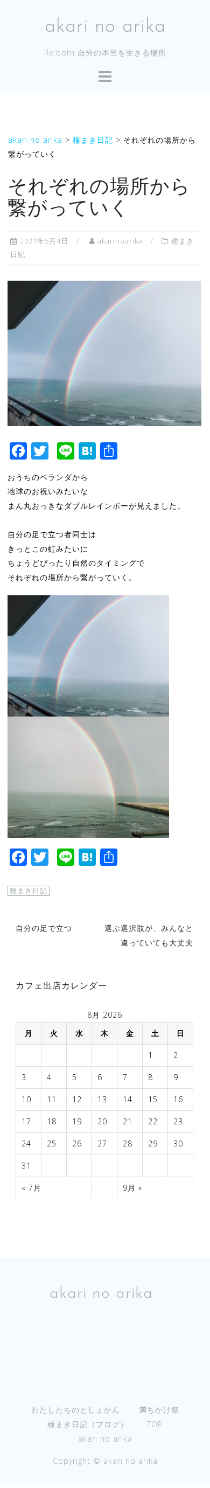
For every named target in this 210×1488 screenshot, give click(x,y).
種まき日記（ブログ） (87, 1424)
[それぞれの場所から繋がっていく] (104, 352)
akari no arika (105, 27)
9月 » (132, 1188)
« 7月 (31, 1188)
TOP (155, 1424)
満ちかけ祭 (159, 1409)
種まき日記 (28, 890)
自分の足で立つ (44, 928)
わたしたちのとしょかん (75, 1409)
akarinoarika (120, 241)
